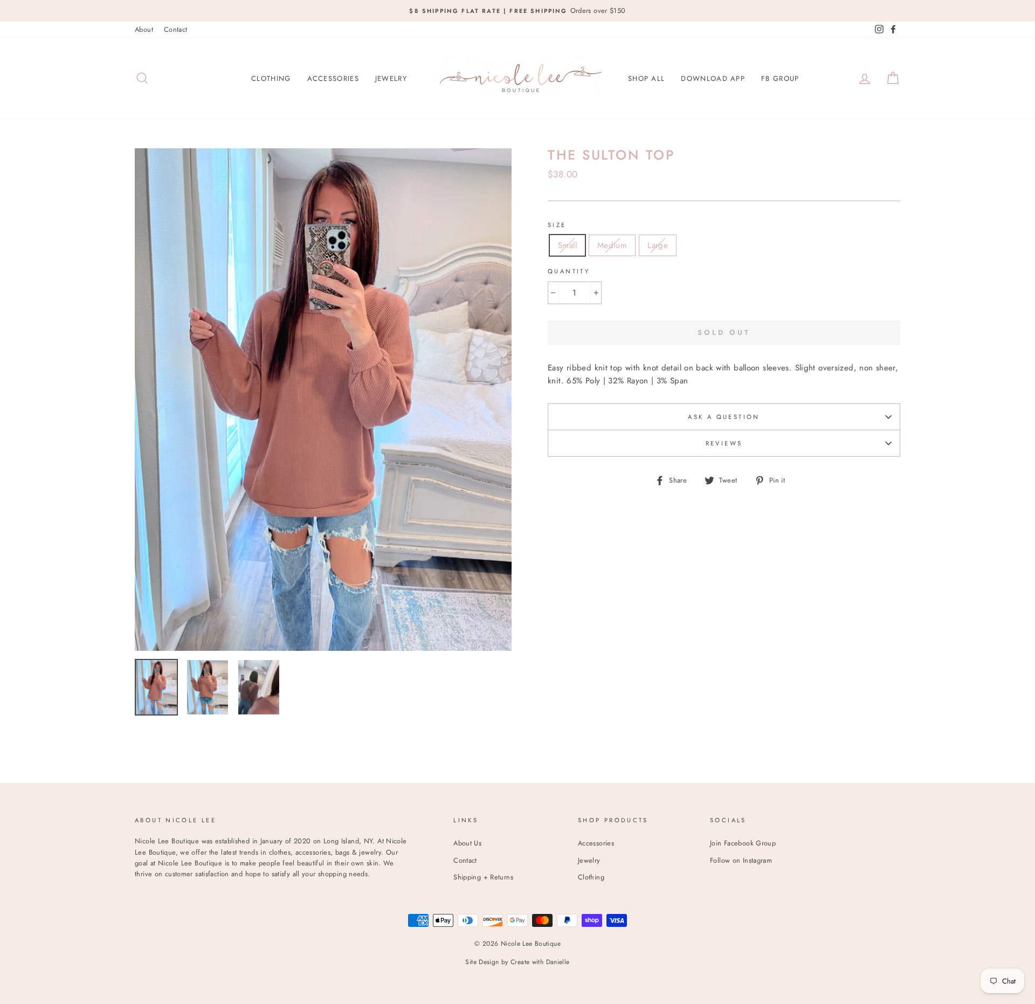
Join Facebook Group (743, 843)
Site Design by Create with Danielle (517, 962)
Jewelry (391, 78)
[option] (517, 10)
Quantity (569, 271)
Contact (176, 29)
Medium (612, 245)
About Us (467, 843)
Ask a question (724, 416)
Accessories (333, 78)
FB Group (780, 78)
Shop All (646, 78)
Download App (713, 78)
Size (557, 225)
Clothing (271, 78)
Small (567, 245)
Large (657, 245)
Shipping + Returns (483, 877)
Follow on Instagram (741, 860)
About (144, 29)
